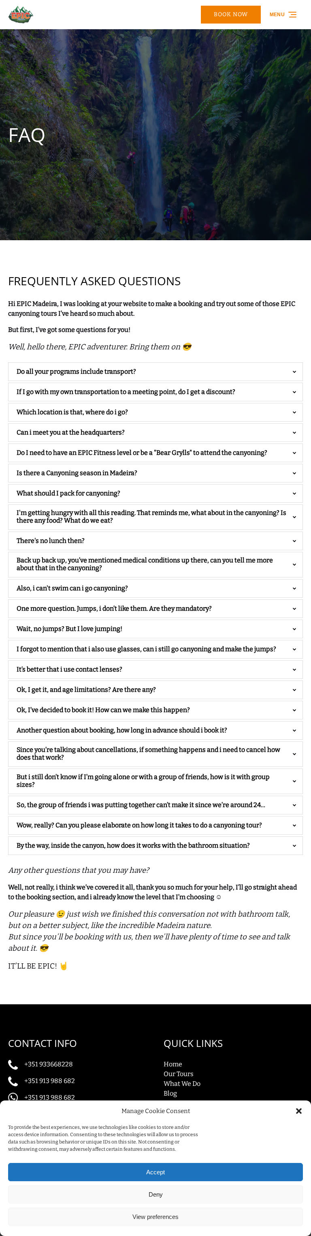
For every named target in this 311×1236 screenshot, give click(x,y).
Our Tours (179, 1074)
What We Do (182, 1083)
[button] (299, 1111)
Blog (170, 1093)
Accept (155, 1172)
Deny (156, 1194)
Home (173, 1064)
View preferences (155, 1216)
